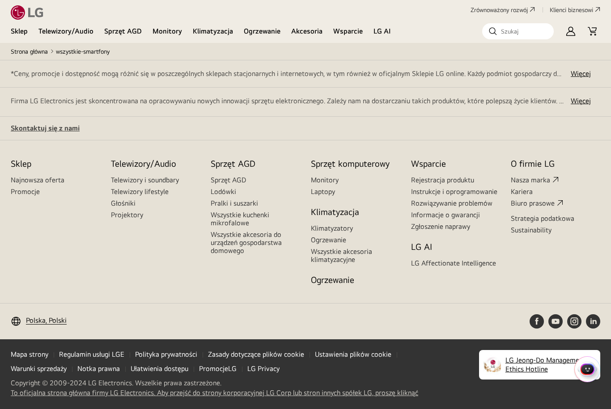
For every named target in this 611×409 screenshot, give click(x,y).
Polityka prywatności (166, 354)
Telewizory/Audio (65, 31)
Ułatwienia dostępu (159, 368)
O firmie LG (533, 163)
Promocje (25, 191)
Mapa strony (29, 354)
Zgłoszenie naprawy (440, 226)
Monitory (167, 31)
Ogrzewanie (262, 31)
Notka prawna (98, 368)
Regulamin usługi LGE (91, 354)
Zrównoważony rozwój (499, 9)
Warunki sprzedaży (39, 368)
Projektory (127, 215)
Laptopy (323, 191)
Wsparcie (348, 31)
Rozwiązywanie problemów (451, 203)
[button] (518, 31)
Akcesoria (306, 31)
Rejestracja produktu (442, 180)
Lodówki (223, 191)
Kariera (522, 191)
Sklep (19, 31)
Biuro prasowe (533, 203)
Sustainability (531, 230)
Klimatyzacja (213, 31)
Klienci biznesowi (571, 9)
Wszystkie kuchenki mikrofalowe (240, 219)
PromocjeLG (218, 368)
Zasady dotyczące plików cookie (256, 354)
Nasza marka (530, 180)
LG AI (382, 31)
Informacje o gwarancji (445, 215)
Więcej (581, 73)
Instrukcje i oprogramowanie (454, 191)
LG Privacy (263, 368)
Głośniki (123, 203)
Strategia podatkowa (542, 218)
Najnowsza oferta (37, 180)
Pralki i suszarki (234, 203)
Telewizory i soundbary (145, 180)
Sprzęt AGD (123, 31)
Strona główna (29, 51)
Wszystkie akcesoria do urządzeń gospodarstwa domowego (246, 242)
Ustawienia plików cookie (353, 354)
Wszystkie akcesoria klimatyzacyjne (341, 255)
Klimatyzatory (332, 228)
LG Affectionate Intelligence (453, 263)
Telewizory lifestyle (140, 191)
